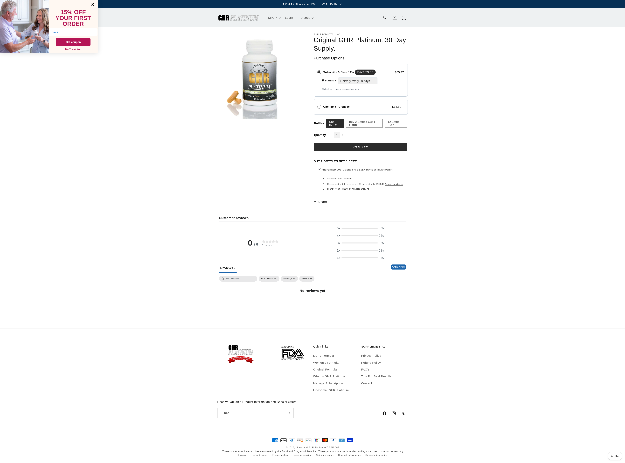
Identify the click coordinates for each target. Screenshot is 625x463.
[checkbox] (306, 279)
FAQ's (365, 369)
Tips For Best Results (376, 376)
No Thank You (73, 49)
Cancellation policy (376, 455)
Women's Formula (326, 362)
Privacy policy (280, 455)
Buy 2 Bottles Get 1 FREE (362, 123)
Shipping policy (325, 455)
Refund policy (260, 455)
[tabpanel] (312, 301)
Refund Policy (371, 362)
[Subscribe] (288, 413)
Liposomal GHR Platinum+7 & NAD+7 (317, 447)
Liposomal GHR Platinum (331, 390)
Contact (366, 383)
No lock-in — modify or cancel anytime (341, 89)
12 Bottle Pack (394, 123)
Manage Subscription (328, 383)
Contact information (349, 455)
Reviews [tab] (227, 268)
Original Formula (325, 369)
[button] (274, 17)
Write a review (398, 267)
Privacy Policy (371, 355)
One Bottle (333, 123)
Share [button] (322, 201)
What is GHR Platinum (329, 376)
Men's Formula (323, 355)
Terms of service (302, 455)
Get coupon (73, 42)
